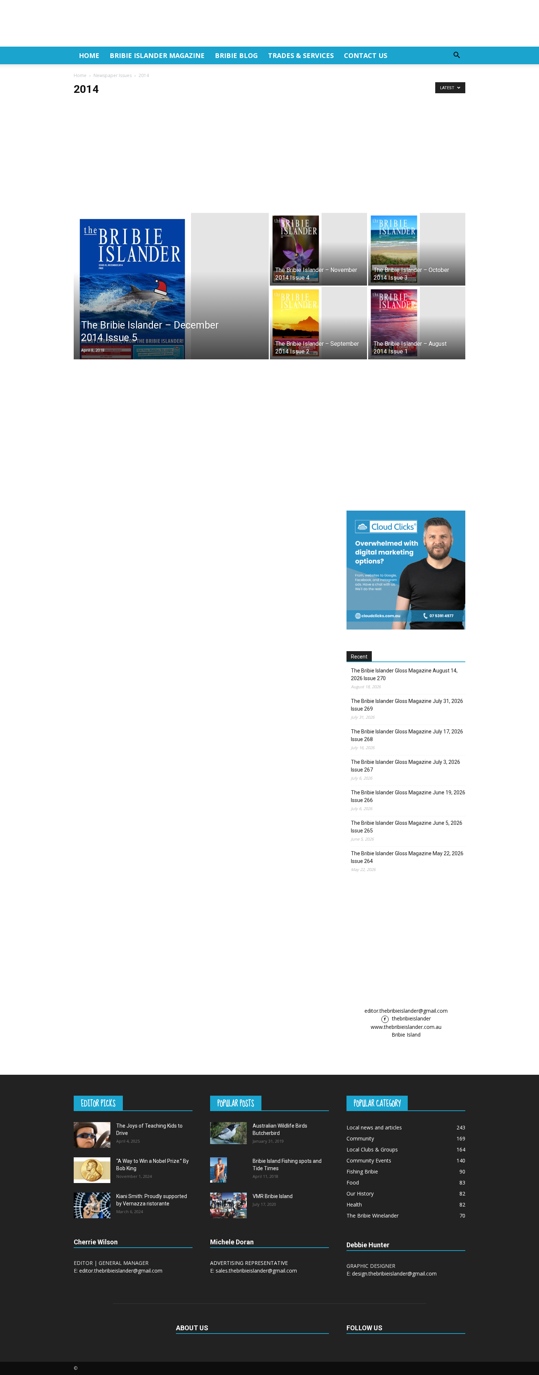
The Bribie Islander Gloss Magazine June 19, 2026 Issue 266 (408, 796)
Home (89, 55)
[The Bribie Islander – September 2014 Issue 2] (318, 323)
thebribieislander (410, 1018)
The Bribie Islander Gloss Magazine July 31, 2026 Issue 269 (407, 705)
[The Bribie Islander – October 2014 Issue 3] (416, 249)
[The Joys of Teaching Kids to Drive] (92, 1135)
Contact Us (365, 55)
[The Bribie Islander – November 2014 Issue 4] (318, 249)
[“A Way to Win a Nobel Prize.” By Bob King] (92, 1170)
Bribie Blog (236, 55)
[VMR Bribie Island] (228, 1205)
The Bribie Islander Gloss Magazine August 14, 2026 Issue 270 (404, 674)
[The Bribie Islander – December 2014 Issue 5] (171, 295)
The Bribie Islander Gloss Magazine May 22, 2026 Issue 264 (407, 857)
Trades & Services (301, 55)
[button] (456, 55)
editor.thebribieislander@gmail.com (406, 1010)
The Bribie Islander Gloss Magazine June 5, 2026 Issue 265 (406, 827)
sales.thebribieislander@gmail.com (256, 1270)
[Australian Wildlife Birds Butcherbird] (228, 1133)
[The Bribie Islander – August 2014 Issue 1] (416, 323)
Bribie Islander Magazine (157, 55)
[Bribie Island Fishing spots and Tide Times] (218, 1170)
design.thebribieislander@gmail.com (394, 1273)
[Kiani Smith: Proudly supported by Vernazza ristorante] (92, 1205)
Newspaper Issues (113, 75)
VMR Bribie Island (273, 1196)
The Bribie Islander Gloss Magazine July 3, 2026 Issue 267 (405, 766)
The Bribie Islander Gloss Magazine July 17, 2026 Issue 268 (407, 735)
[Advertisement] (269, 157)
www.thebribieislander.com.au (406, 1026)
